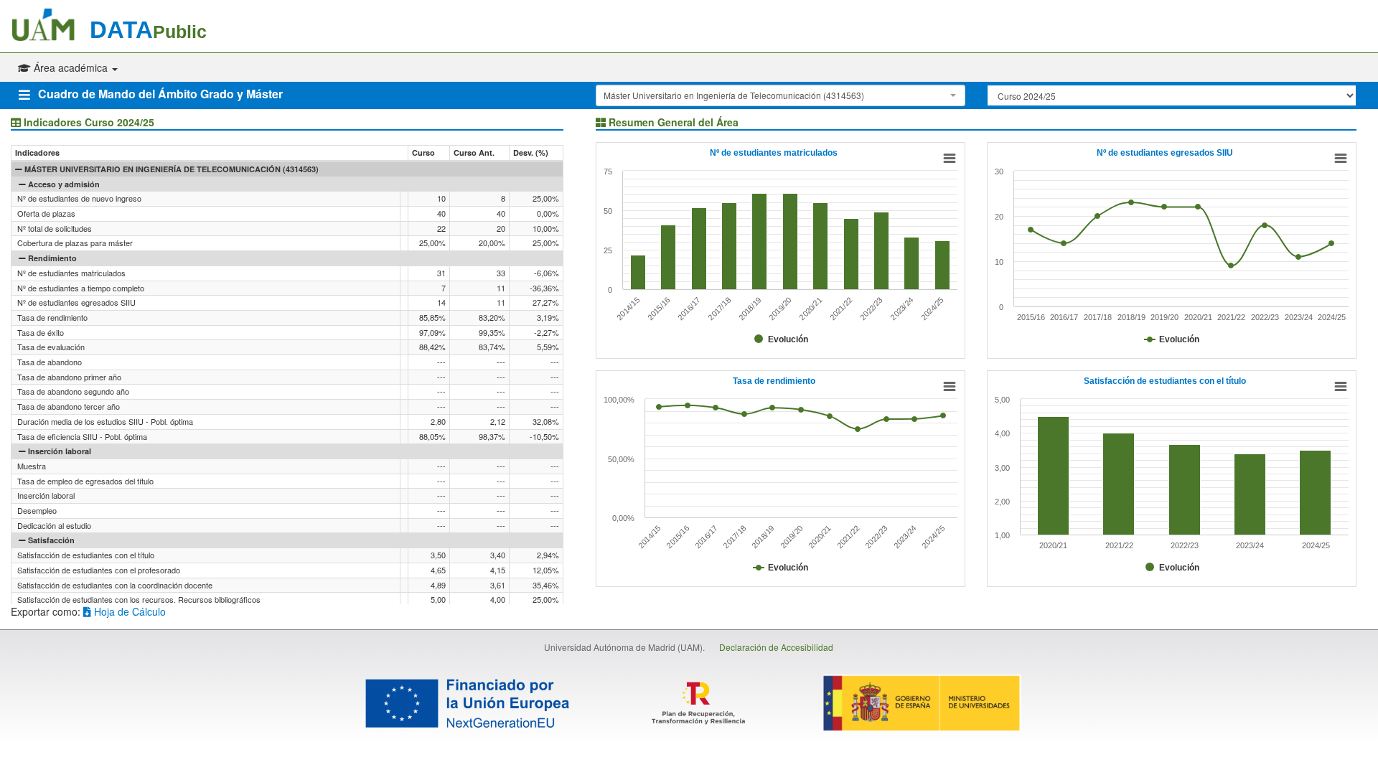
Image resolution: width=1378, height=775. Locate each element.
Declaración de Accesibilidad (776, 647)
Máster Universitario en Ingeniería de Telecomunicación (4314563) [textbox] (734, 95)
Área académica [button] (71, 67)
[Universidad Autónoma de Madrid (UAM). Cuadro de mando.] (50, 24)
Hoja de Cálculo (128, 611)
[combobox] (780, 95)
